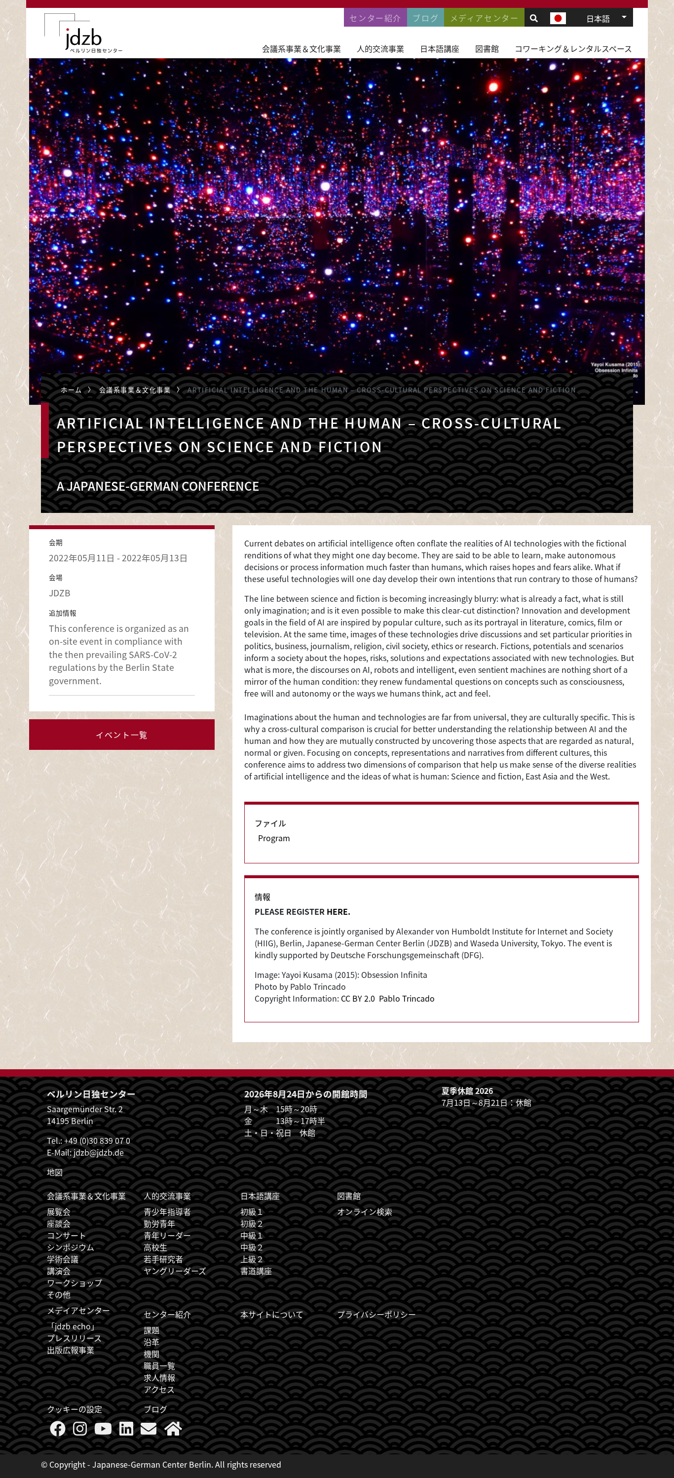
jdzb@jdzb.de (99, 1152)
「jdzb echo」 (73, 1326)
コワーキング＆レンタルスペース (573, 48)
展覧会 (59, 1211)
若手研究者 (163, 1259)
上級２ (252, 1259)
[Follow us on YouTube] (103, 1431)
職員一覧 (159, 1365)
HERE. (338, 911)
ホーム (71, 389)
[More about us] (173, 1431)
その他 (59, 1294)
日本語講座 (439, 48)
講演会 (59, 1271)
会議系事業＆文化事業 (301, 48)
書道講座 (256, 1271)
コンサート (66, 1235)
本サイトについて (271, 1314)
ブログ (425, 18)
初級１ (252, 1211)
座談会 (59, 1223)
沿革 (151, 1342)
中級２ (252, 1247)
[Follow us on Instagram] (80, 1431)
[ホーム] (83, 33)
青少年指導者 (167, 1211)
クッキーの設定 (74, 1409)
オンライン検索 (364, 1211)
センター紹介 (375, 18)
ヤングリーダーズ (175, 1271)
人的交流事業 (380, 48)
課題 (151, 1330)
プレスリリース (74, 1338)
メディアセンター (484, 18)
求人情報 (159, 1377)
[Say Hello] (148, 1431)
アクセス (159, 1389)
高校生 (155, 1247)
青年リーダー (167, 1235)
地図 (55, 1172)
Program (274, 838)
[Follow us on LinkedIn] (126, 1431)
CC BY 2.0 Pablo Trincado (388, 998)
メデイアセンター (78, 1310)
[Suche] (534, 18)
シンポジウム (70, 1247)
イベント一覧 (122, 734)
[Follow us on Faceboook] (58, 1431)
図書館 (487, 48)
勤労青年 (159, 1223)
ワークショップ (74, 1282)
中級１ (252, 1235)
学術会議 (62, 1259)
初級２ (252, 1223)
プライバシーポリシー (376, 1314)
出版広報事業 (70, 1350)
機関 (151, 1354)
